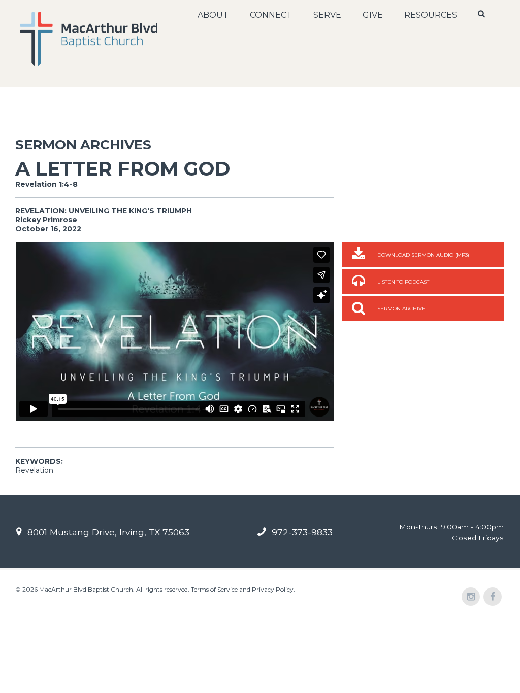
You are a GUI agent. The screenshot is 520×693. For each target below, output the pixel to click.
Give (373, 15)
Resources (430, 15)
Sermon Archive (401, 308)
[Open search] (482, 13)
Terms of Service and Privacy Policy (242, 589)
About (213, 15)
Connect (271, 15)
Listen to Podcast (403, 282)
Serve (327, 15)
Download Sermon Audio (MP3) (423, 255)
